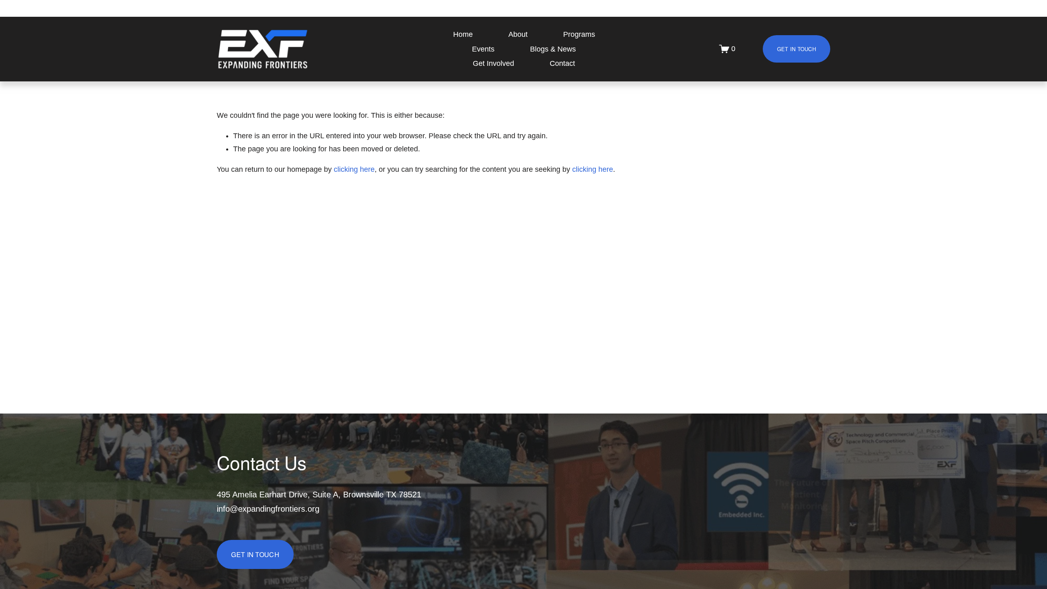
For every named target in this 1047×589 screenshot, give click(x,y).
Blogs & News (553, 49)
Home (463, 34)
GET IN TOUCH (796, 49)
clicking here (354, 169)
